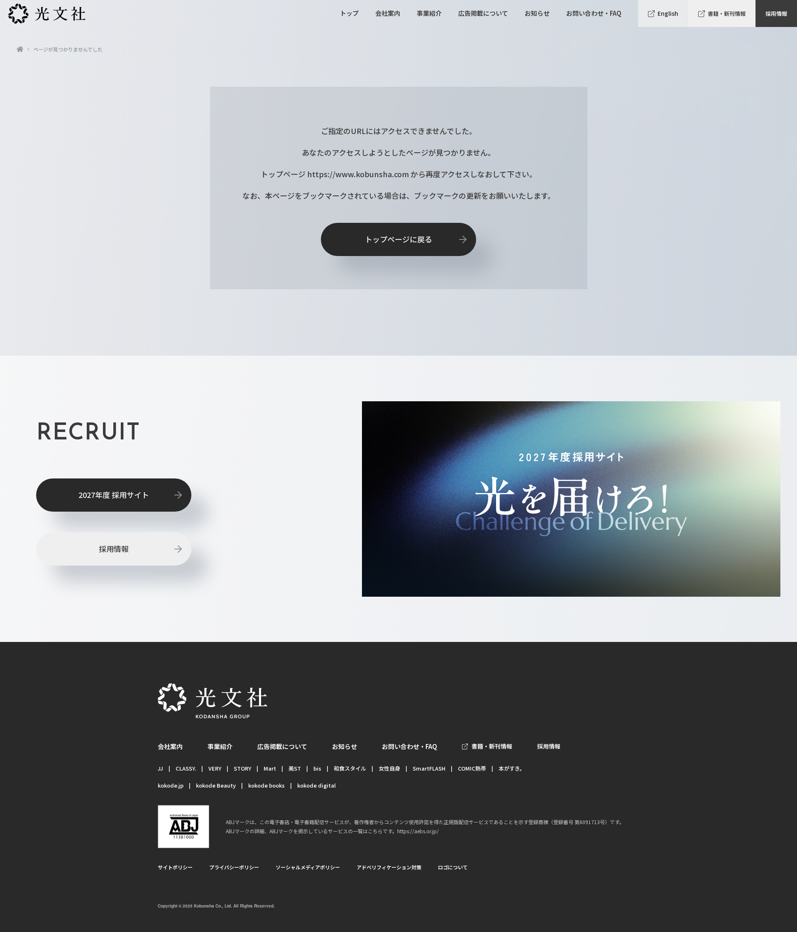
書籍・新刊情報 (727, 13)
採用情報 (776, 13)
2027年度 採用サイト (113, 494)
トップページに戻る (398, 239)
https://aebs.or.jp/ (418, 830)
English (668, 13)
